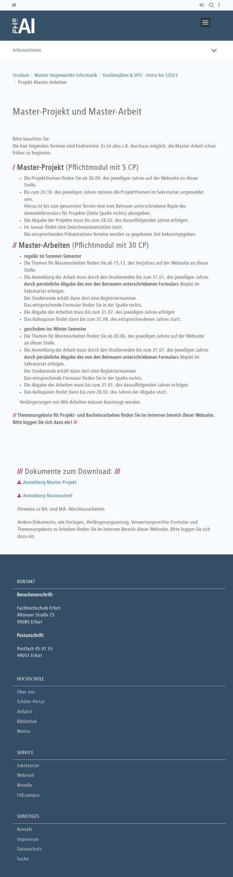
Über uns (26, 692)
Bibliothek (27, 721)
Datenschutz (29, 849)
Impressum (28, 839)
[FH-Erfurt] (23, 25)
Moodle (24, 785)
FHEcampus (28, 795)
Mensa (23, 731)
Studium (21, 75)
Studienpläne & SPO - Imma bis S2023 (140, 75)
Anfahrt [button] (24, 711)
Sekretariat (28, 765)
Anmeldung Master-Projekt (50, 482)
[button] (202, 5)
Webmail (25, 775)
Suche (23, 859)
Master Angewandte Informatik (66, 75)
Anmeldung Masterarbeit (48, 496)
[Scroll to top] (214, 858)
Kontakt (25, 829)
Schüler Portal (31, 701)
